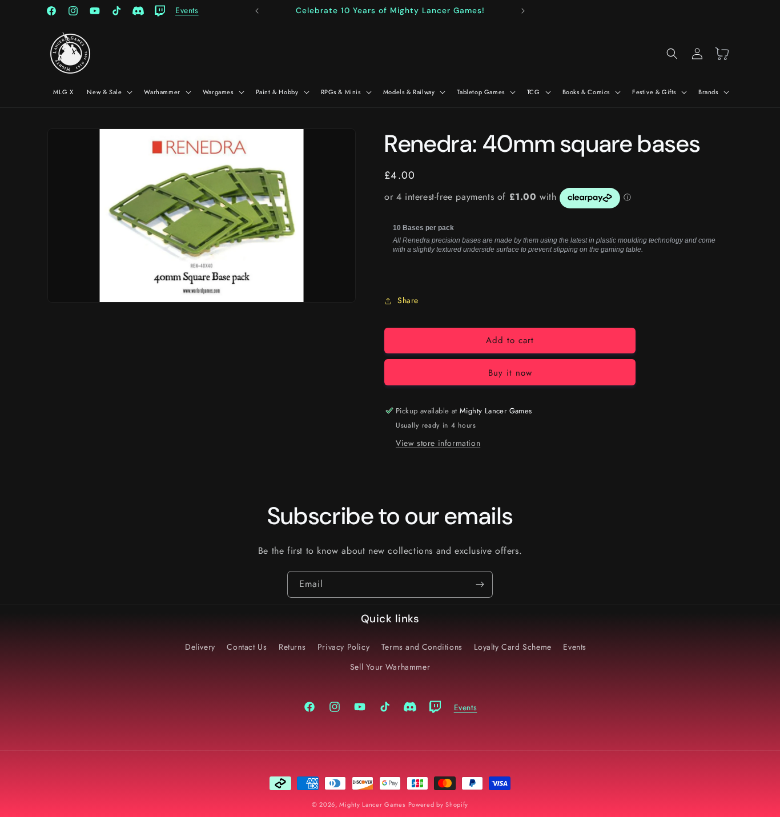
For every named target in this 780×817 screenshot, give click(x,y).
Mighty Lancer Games (372, 804)
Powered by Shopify (438, 804)
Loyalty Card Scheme (512, 647)
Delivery (200, 647)
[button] (108, 92)
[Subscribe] (479, 584)
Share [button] (408, 300)
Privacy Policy (343, 647)
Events (574, 647)
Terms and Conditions (422, 647)
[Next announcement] (523, 11)
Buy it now (510, 373)
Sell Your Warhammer (390, 667)
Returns (292, 647)
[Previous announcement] (257, 11)
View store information (438, 443)
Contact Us (247, 647)
